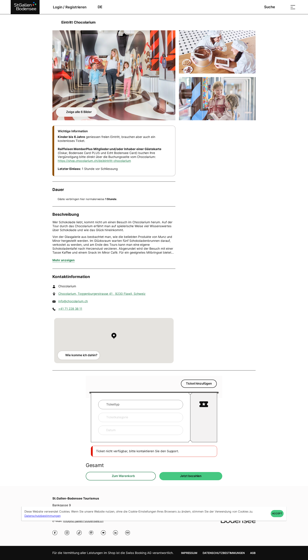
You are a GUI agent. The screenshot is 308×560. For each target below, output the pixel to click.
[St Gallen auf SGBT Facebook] (54, 532)
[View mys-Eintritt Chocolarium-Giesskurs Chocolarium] (217, 52)
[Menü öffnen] (292, 7)
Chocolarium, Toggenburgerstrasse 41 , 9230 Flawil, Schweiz (101, 294)
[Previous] (55, 22)
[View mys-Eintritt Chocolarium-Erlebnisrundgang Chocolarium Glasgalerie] (217, 98)
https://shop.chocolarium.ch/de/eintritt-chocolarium (94, 161)
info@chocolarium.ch (73, 301)
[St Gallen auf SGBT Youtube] (103, 532)
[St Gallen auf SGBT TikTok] (79, 532)
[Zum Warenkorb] (283, 7)
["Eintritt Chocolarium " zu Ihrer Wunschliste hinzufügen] (252, 22)
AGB (253, 553)
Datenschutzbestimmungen (224, 553)
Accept (277, 513)
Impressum (189, 553)
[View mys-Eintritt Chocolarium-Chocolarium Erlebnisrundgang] (113, 75)
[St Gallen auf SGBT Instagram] (67, 532)
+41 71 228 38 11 (70, 309)
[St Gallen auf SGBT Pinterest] (91, 532)
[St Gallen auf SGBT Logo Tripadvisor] (127, 532)
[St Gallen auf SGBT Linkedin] (115, 532)
